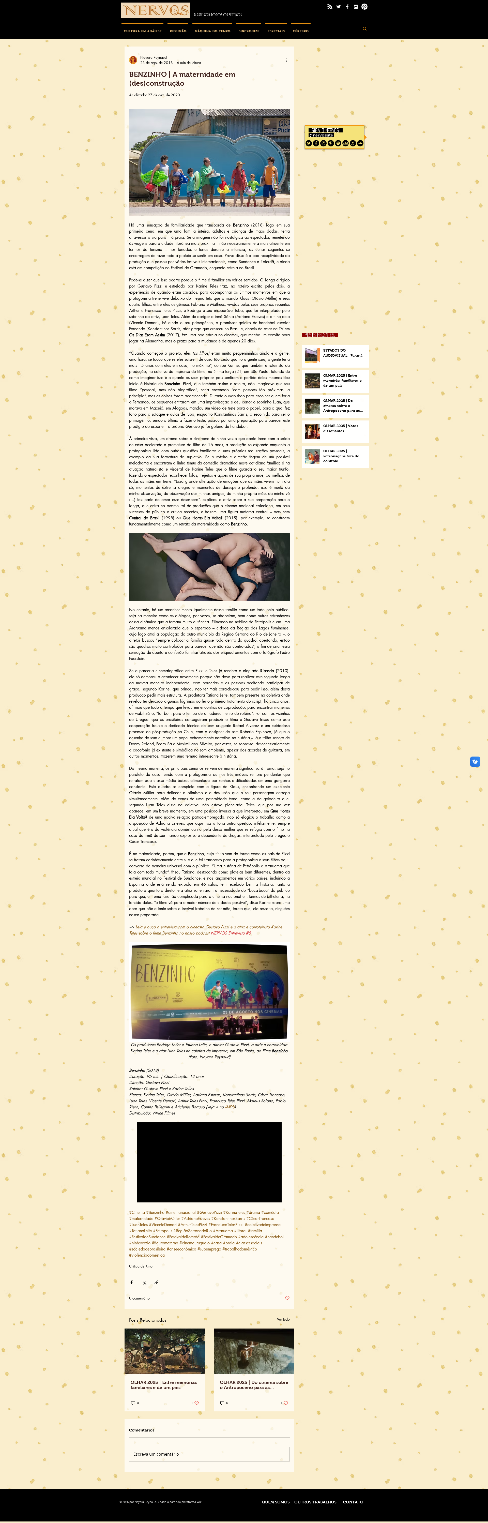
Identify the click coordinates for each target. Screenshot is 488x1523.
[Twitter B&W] (338, 7)
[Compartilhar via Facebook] (131, 1282)
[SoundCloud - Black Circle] (360, 143)
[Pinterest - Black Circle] (331, 143)
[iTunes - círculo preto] (353, 143)
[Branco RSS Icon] (330, 7)
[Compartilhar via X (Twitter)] (144, 1282)
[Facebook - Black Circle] (316, 143)
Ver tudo (283, 1319)
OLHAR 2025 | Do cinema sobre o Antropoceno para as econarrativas (254, 1385)
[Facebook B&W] (347, 7)
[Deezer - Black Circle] (345, 143)
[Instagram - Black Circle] (323, 143)
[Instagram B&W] (356, 7)
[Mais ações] (287, 60)
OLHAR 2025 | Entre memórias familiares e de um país (164, 1385)
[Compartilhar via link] (156, 1282)
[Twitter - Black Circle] (309, 143)
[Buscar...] (365, 28)
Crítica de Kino (140, 1266)
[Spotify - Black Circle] (338, 143)
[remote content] (209, 1162)
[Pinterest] (364, 7)
